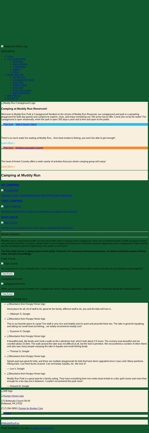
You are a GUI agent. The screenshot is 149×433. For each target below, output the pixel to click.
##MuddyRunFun (10, 423)
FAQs (16, 72)
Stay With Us (13, 95)
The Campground (16, 59)
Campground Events (23, 80)
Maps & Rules (20, 64)
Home (10, 56)
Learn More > (8, 143)
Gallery (16, 69)
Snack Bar (18, 82)
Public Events (20, 85)
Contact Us (12, 98)
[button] (8, 51)
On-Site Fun (19, 77)
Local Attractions (21, 93)
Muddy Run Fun (15, 74)
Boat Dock (18, 87)
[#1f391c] (74, 413)
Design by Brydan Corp (31, 408)
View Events (7, 274)
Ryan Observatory (22, 90)
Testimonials (19, 67)
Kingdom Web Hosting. (42, 428)
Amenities (18, 61)
